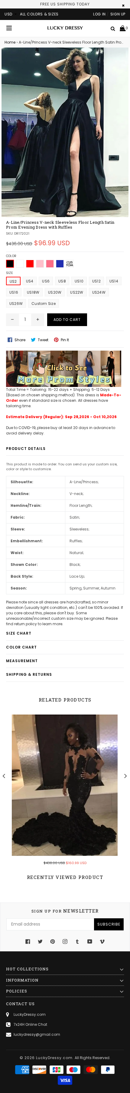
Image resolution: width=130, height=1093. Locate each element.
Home (10, 42)
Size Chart (18, 633)
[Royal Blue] (60, 264)
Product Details (26, 448)
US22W (76, 292)
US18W (33, 292)
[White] (20, 264)
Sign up (117, 14)
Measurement (22, 660)
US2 (13, 281)
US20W (54, 292)
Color (11, 256)
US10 (79, 281)
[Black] (10, 264)
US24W (99, 292)
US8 (62, 281)
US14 (113, 281)
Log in (99, 14)
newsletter (65, 911)
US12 (96, 281)
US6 (46, 281)
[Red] (30, 264)
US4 (30, 281)
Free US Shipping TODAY (65, 4)
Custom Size (43, 303)
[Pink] (40, 264)
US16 (13, 292)
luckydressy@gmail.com (37, 1034)
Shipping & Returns (29, 674)
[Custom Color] (70, 264)
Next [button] (125, 775)
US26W (16, 303)
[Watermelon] (50, 264)
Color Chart (21, 647)
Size (9, 273)
